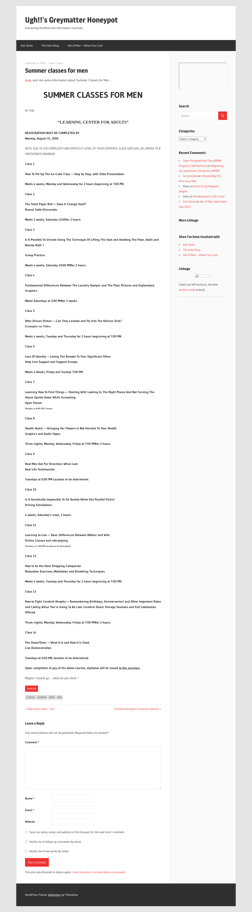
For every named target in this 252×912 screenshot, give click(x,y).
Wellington (54, 895)
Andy (28, 80)
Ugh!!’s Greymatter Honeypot (71, 19)
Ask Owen (27, 45)
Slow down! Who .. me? (41, 709)
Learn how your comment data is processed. (98, 872)
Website (30, 821)
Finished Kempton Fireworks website (136, 709)
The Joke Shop (50, 45)
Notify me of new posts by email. (49, 851)
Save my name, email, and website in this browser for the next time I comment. (77, 832)
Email (29, 810)
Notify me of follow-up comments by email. (55, 841)
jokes (52, 697)
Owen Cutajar (56, 63)
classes (30, 697)
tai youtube (190, 176)
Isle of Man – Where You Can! (85, 45)
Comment (32, 742)
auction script (187, 289)
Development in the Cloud (208, 196)
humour (31, 688)
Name (29, 798)
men (59, 697)
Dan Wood (189, 201)
